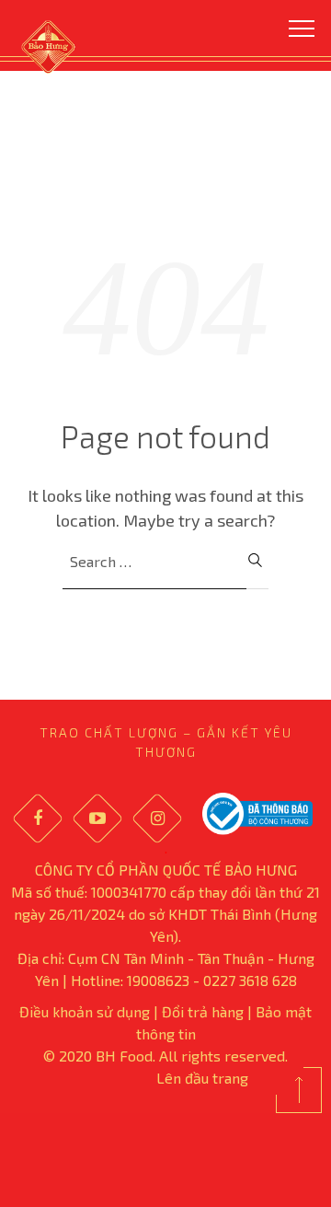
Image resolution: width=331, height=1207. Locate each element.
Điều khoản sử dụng (84, 1011)
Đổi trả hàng (203, 1011)
